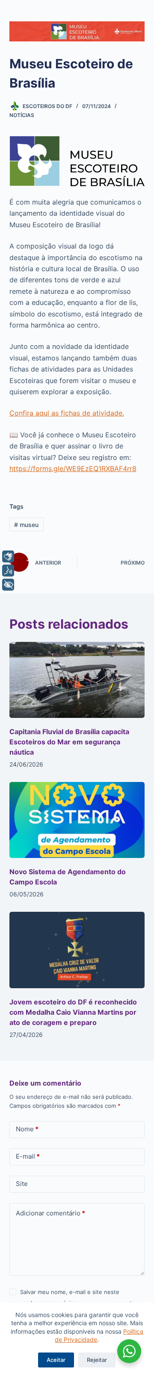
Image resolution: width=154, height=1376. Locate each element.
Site (22, 1184)
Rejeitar (97, 1359)
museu (26, 524)
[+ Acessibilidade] (8, 585)
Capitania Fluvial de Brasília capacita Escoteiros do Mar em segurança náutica (69, 741)
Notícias (21, 115)
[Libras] (8, 556)
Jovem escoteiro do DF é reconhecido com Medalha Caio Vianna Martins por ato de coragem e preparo (73, 1012)
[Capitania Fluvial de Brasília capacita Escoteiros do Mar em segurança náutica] (77, 680)
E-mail (28, 1156)
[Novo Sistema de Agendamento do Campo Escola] (77, 820)
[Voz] (8, 571)
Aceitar (56, 1359)
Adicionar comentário (50, 1213)
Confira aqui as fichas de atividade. (66, 413)
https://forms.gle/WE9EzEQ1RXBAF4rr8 (72, 468)
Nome (27, 1129)
